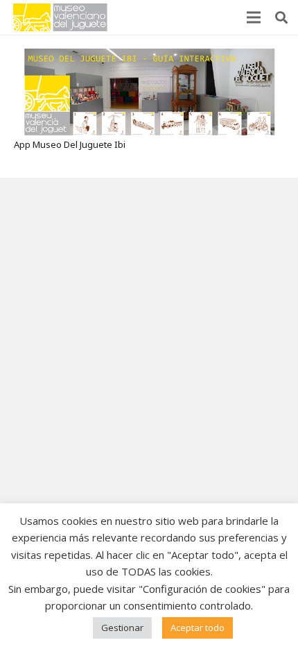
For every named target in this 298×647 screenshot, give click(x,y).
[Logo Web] (60, 17)
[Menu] (254, 17)
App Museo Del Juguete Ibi (69, 144)
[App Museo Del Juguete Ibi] (149, 56)
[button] (281, 17)
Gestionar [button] (122, 627)
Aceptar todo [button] (197, 627)
